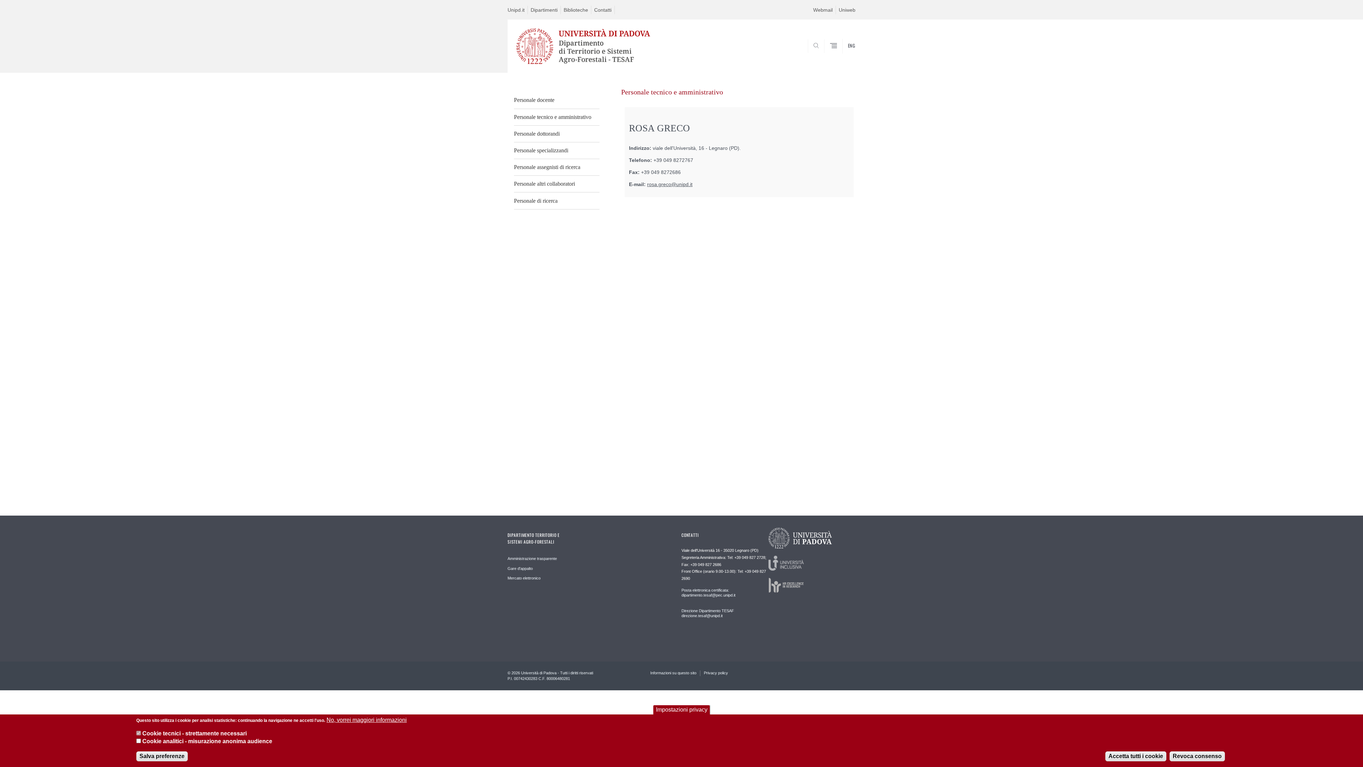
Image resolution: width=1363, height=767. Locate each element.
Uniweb (847, 10)
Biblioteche (576, 10)
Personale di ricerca (536, 201)
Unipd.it (516, 10)
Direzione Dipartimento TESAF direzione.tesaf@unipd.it (708, 613)
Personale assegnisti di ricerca (547, 167)
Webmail (823, 10)
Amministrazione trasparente (532, 558)
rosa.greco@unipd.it (670, 184)
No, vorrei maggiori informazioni (367, 720)
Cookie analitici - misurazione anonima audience (207, 742)
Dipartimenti (544, 10)
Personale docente (534, 100)
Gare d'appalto (520, 568)
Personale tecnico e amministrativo (552, 117)
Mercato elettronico (524, 578)
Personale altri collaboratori (544, 184)
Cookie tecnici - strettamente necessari (194, 733)
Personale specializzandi (541, 150)
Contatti (603, 10)
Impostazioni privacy (681, 710)
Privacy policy (716, 673)
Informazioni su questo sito (673, 673)
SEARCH (843, 55)
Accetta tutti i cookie (1136, 756)
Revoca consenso (1197, 756)
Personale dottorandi (537, 134)
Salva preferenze (162, 756)
